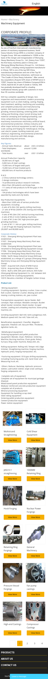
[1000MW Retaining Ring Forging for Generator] (35, 457)
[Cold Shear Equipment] (35, 418)
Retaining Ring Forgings (11, 549)
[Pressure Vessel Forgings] (12, 573)
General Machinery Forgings (32, 550)
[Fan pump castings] (35, 573)
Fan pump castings (31, 587)
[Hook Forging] (12, 496)
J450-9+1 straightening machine (10, 473)
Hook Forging (10, 508)
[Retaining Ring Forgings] (12, 534)
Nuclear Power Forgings (34, 510)
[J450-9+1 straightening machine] (12, 457)
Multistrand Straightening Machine (10, 434)
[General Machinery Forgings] (35, 534)
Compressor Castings (33, 626)
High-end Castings (12, 624)
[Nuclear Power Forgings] (35, 496)
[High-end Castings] (12, 611)
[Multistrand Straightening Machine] (12, 418)
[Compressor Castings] (35, 611)
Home (4, 19)
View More (12, 440)
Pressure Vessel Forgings (11, 587)
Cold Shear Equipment (32, 433)
